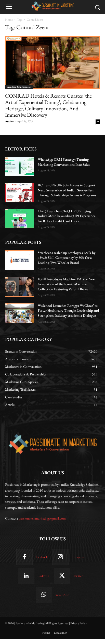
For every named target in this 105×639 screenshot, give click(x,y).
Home (9, 20)
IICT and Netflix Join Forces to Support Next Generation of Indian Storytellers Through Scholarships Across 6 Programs (67, 190)
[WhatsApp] (44, 595)
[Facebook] (24, 557)
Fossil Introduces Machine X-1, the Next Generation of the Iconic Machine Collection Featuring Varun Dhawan (67, 284)
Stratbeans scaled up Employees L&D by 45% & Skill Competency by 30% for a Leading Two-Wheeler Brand (66, 257)
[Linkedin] (26, 576)
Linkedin (43, 576)
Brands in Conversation (19, 86)
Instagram (78, 557)
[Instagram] (60, 557)
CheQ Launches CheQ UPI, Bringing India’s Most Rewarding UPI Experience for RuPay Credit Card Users (67, 216)
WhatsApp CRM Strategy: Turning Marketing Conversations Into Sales (64, 162)
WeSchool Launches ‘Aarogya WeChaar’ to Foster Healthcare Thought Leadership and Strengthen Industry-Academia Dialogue (68, 310)
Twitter (78, 576)
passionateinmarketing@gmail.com (42, 518)
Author (9, 121)
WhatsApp (62, 595)
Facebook (42, 557)
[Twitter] (62, 576)
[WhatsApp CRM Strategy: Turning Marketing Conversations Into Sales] (19, 166)
